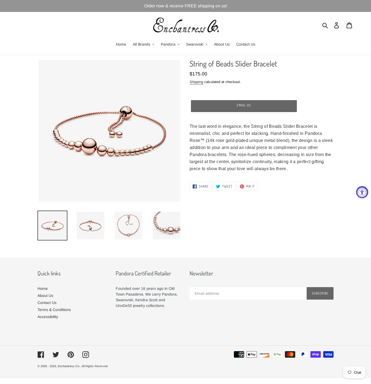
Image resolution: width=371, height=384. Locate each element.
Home (42, 288)
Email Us (244, 105)
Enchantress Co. (69, 366)
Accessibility (47, 317)
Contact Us (46, 302)
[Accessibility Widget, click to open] (362, 192)
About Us (45, 295)
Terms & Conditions (54, 309)
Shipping (196, 82)
